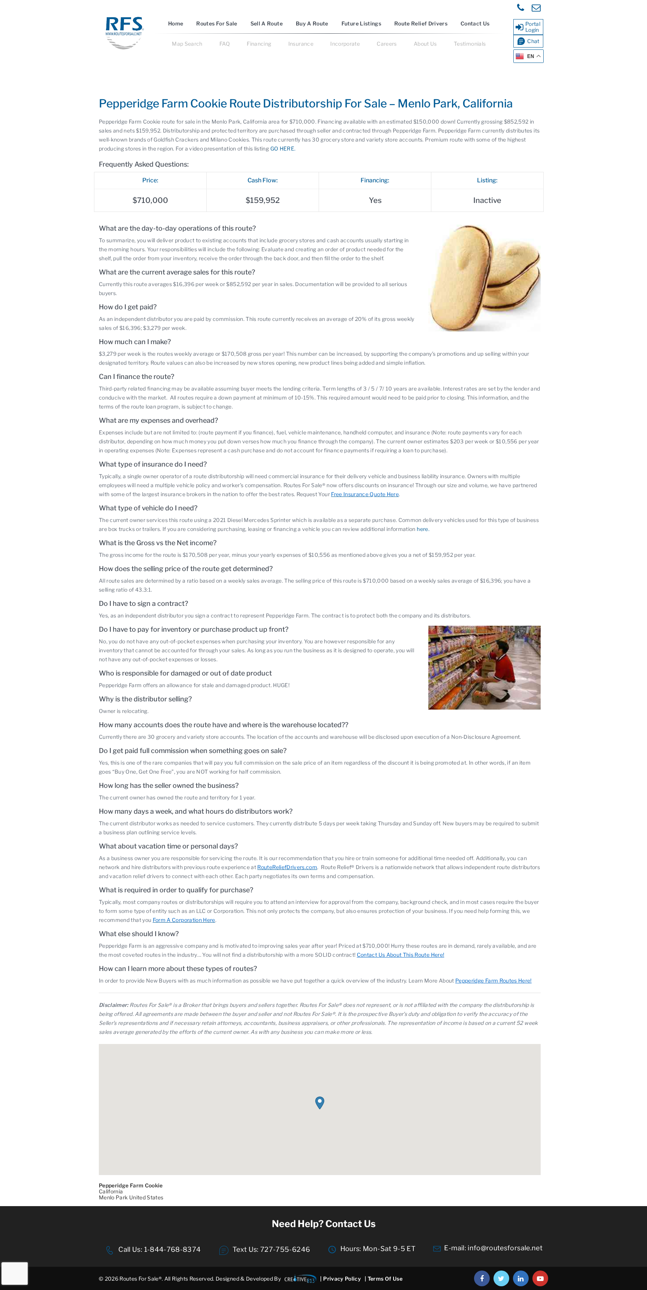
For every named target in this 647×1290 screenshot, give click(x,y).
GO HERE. (283, 148)
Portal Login (532, 27)
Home (175, 23)
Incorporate (345, 43)
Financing (259, 43)
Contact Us (475, 23)
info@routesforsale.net (505, 1248)
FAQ (224, 43)
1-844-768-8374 (171, 1249)
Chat (533, 41)
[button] (319, 1103)
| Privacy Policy (340, 1278)
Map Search (187, 43)
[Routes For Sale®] (124, 48)
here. (423, 529)
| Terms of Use (384, 1278)
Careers (387, 43)
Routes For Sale (216, 23)
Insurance (300, 43)
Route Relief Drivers (420, 23)
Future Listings (361, 23)
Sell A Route (266, 23)
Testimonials (470, 43)
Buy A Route (312, 23)
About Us (425, 43)
